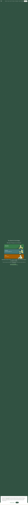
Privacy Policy (8, 498)
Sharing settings (12, 502)
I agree (17, 502)
